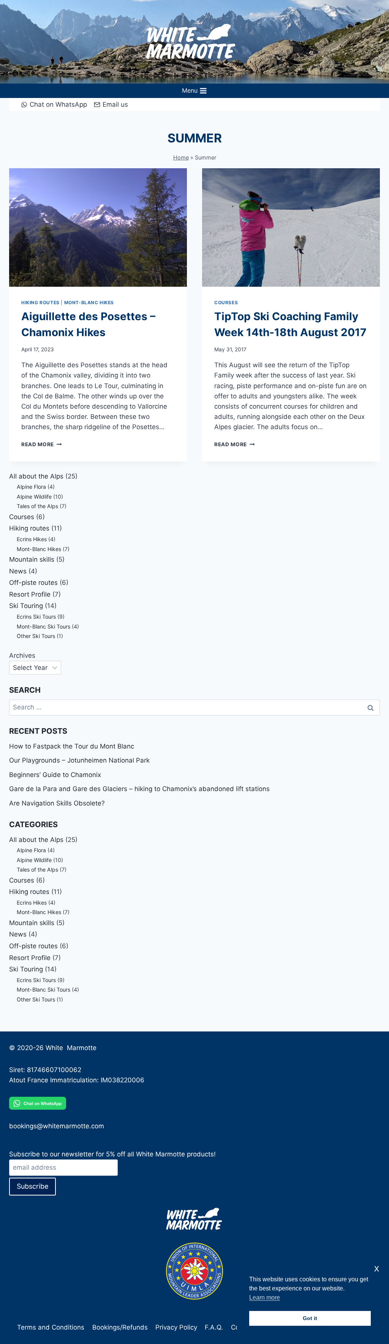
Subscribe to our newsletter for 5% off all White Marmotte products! (112, 1154)
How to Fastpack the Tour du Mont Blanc (71, 746)
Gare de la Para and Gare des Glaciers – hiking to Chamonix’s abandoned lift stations (139, 789)
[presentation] (98, 227)
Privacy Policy (176, 1327)
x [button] (376, 1268)
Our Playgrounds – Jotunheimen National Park (79, 760)
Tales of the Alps (37, 506)
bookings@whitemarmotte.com (56, 1126)
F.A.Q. (214, 1327)
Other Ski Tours (36, 636)
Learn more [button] (264, 1297)
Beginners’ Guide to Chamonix (55, 775)
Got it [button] (310, 1318)
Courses (226, 302)
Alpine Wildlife (34, 496)
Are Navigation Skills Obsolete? (57, 803)
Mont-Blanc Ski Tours (43, 626)
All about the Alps (36, 476)
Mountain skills (31, 559)
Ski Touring (26, 606)
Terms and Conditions (50, 1327)
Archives (22, 655)
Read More (41, 444)
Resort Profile (30, 594)
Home (181, 157)
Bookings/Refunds (120, 1327)
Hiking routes (40, 302)
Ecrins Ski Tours (36, 616)
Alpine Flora (31, 486)
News (18, 571)
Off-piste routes (33, 582)
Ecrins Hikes (32, 539)
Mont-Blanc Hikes (89, 302)
